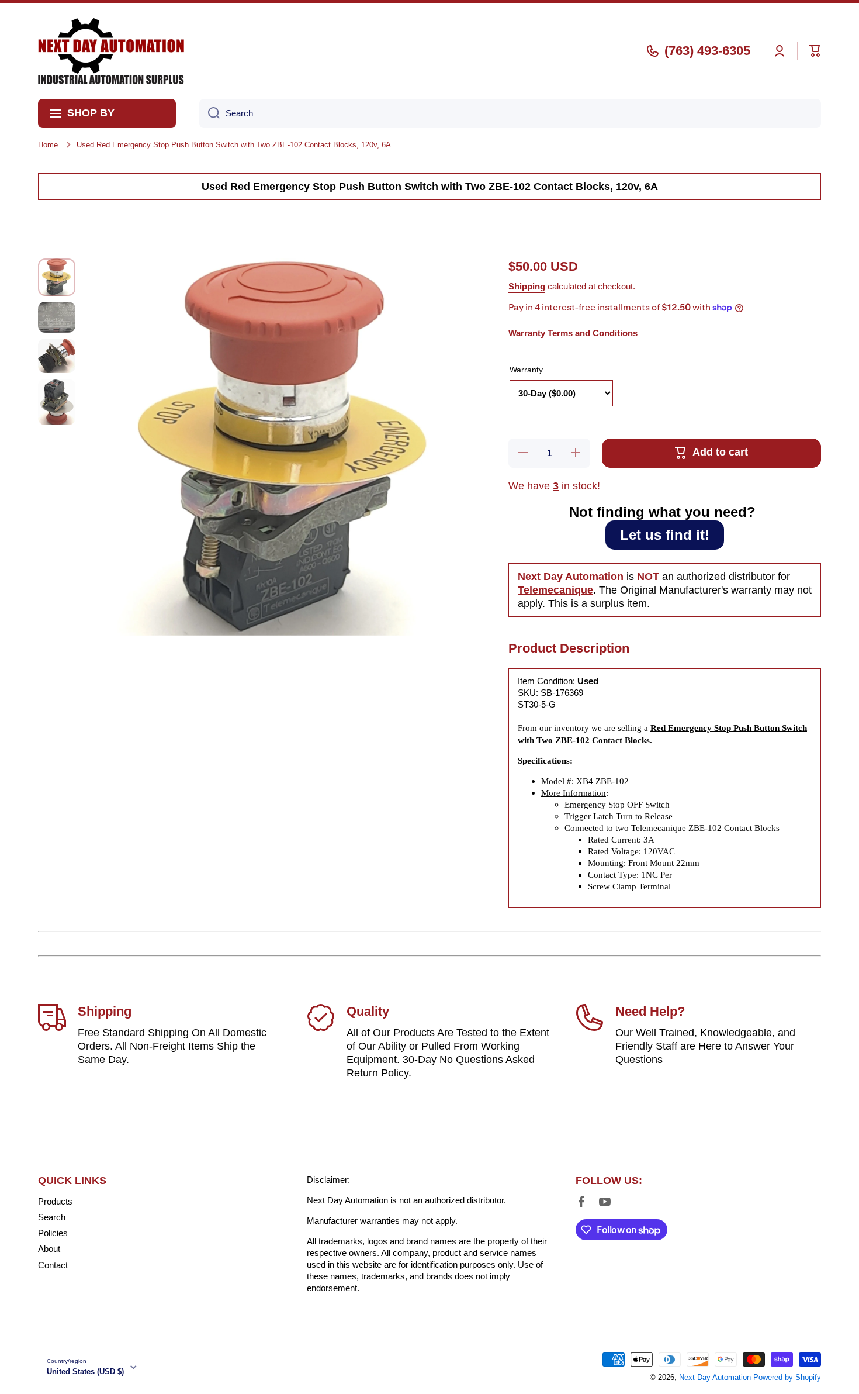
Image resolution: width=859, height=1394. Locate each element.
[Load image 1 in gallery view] (56, 277)
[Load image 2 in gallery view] (56, 317)
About (49, 1249)
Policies (53, 1233)
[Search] (209, 113)
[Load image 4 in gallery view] (56, 402)
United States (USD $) (85, 1371)
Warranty (526, 369)
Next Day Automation (715, 1377)
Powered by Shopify (787, 1377)
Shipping (526, 286)
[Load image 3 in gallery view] (56, 356)
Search (51, 1217)
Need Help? (650, 1011)
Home (48, 144)
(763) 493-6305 (707, 50)
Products (55, 1201)
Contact (53, 1265)
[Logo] (111, 51)
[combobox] (510, 113)
